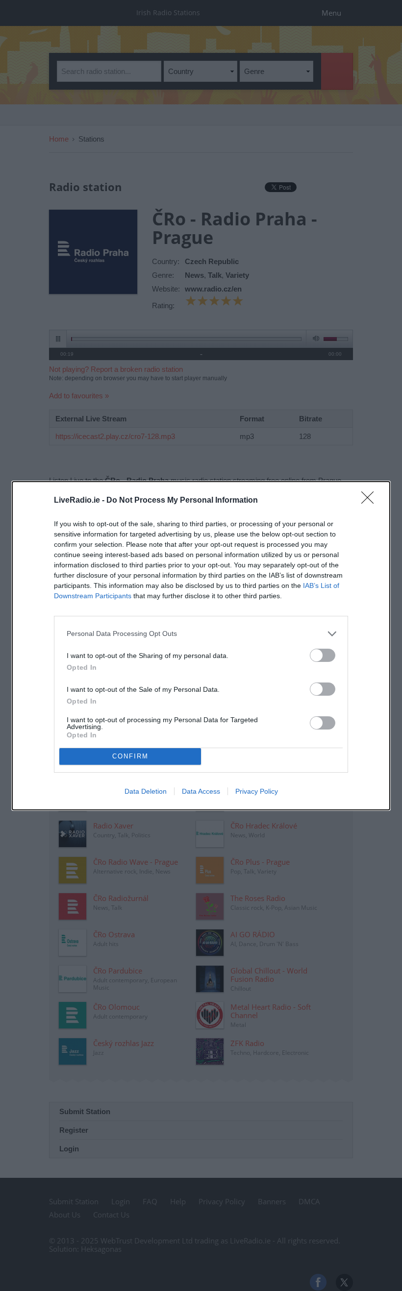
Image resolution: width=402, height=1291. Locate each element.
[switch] (322, 655)
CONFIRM (130, 756)
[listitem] (201, 634)
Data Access (201, 791)
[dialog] (201, 646)
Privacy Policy (256, 791)
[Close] (370, 500)
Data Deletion (146, 791)
